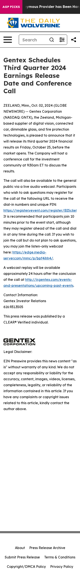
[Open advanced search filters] (62, 40)
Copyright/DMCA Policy (26, 566)
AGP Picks (11, 7)
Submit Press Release (22, 557)
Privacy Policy (61, 566)
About (20, 548)
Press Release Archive (47, 548)
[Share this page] (74, 39)
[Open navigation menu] (7, 39)
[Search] (52, 40)
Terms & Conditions (59, 557)
